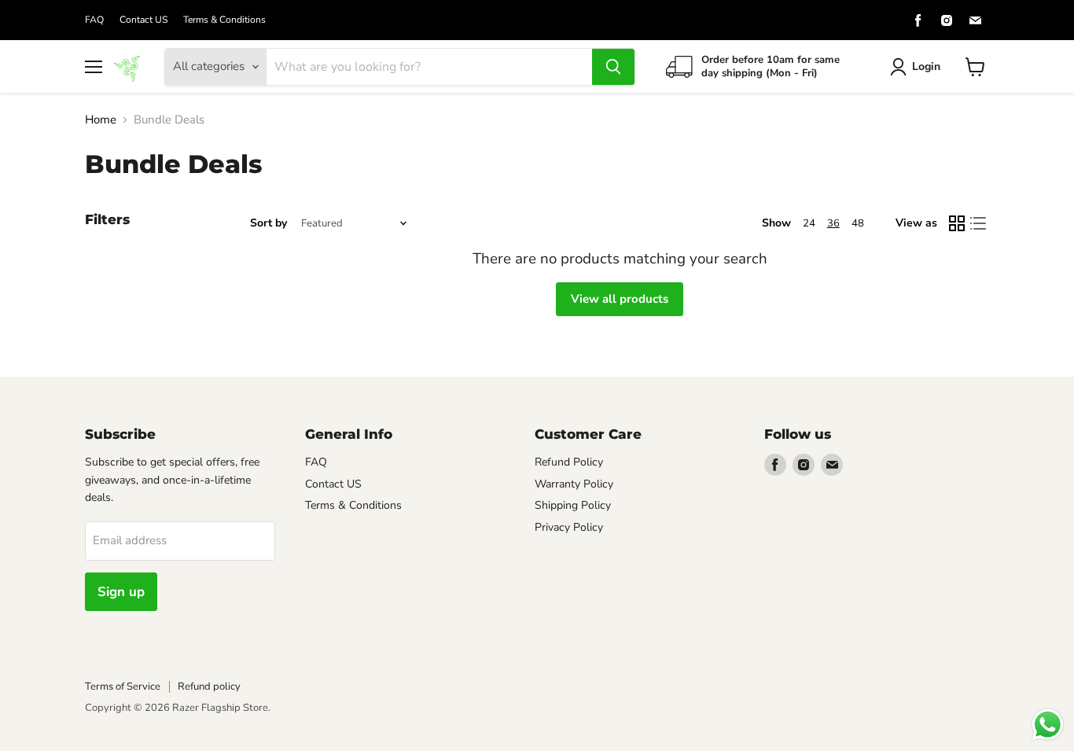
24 (809, 223)
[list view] (979, 223)
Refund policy (209, 686)
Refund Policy (569, 462)
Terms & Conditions (224, 19)
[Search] (613, 67)
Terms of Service (122, 686)
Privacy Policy (569, 527)
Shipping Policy (573, 505)
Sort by (268, 223)
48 (857, 223)
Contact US (143, 19)
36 (833, 223)
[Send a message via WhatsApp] (1047, 724)
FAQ (94, 19)
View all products (619, 299)
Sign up (121, 592)
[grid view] (957, 223)
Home (100, 120)
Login (926, 66)
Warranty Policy (574, 484)
